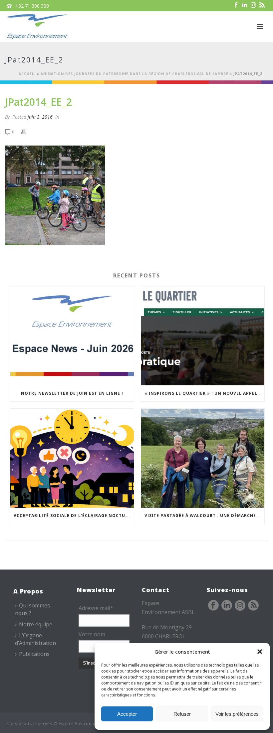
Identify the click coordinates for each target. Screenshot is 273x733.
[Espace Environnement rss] (253, 605)
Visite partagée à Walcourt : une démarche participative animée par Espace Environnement (204, 515)
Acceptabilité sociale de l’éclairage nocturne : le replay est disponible (74, 515)
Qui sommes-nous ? (33, 609)
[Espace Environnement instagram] (240, 605)
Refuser (182, 714)
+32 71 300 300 (32, 6)
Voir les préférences (237, 714)
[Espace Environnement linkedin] (226, 605)
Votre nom (92, 634)
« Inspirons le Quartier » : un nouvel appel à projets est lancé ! (204, 393)
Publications (34, 654)
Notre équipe (35, 624)
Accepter (127, 714)
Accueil (27, 73)
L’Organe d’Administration (35, 639)
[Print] (27, 131)
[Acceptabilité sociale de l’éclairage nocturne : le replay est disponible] (72, 458)
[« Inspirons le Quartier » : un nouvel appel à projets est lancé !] (203, 335)
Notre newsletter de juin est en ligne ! (72, 393)
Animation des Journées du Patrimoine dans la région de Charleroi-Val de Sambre (134, 73)
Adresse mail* (96, 608)
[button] (259, 651)
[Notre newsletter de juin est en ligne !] (72, 335)
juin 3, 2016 (40, 117)
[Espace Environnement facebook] (213, 605)
